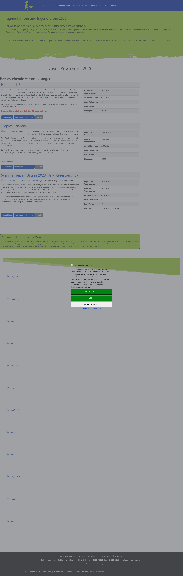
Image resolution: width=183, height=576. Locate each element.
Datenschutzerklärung (91, 308)
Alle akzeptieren (91, 292)
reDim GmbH (99, 311)
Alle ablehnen (91, 298)
